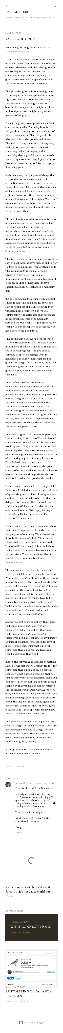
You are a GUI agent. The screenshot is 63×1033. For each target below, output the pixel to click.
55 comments (25, 932)
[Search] (56, 5)
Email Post (18, 766)
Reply (18, 832)
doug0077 (21, 783)
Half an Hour (16, 12)
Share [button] (8, 766)
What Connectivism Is (30, 926)
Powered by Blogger (34, 1022)
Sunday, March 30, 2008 (41, 783)
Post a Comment (21, 1001)
